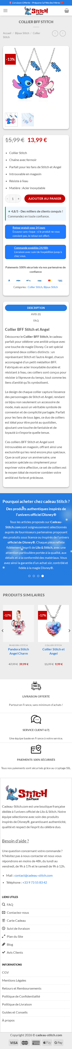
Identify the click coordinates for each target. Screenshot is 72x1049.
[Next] (69, 639)
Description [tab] (36, 307)
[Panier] (66, 10)
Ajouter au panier (44, 198)
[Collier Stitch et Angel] (53, 623)
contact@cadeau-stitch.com (33, 875)
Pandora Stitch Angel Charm (18, 651)
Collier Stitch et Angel (53, 651)
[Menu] (5, 10)
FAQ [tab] (36, 320)
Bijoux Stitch (22, 33)
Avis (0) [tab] (36, 314)
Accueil (7, 33)
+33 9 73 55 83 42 (34, 882)
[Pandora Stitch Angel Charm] (18, 623)
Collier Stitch (35, 287)
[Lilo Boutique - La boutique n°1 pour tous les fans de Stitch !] (36, 10)
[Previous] (3, 639)
